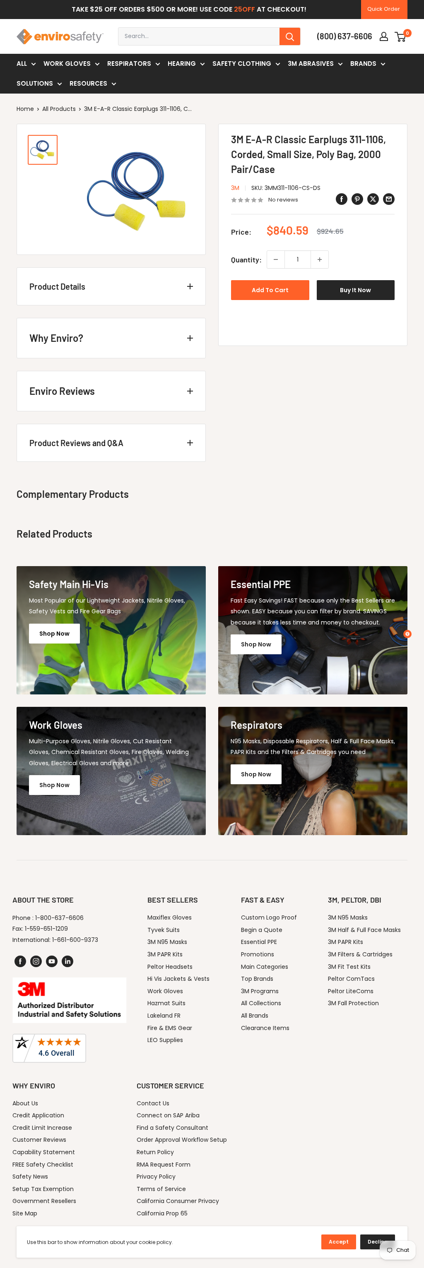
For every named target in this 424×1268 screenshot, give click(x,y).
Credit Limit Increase (42, 1128)
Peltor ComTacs (351, 979)
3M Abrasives (311, 63)
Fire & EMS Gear (169, 1028)
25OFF (244, 9)
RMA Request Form (163, 1164)
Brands (363, 63)
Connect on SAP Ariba (168, 1115)
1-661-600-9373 (75, 940)
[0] (400, 36)
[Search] (289, 36)
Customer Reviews (39, 1140)
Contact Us (153, 1103)
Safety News (30, 1176)
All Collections (261, 1003)
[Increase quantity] (319, 259)
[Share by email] (389, 199)
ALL (22, 63)
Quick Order (383, 9)
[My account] (384, 36)
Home (25, 109)
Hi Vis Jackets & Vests (178, 979)
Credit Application (38, 1115)
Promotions (257, 954)
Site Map (24, 1213)
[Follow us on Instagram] (36, 961)
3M (235, 188)
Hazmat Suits (166, 1003)
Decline (378, 1241)
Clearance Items (265, 1028)
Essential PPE (259, 942)
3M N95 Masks (167, 942)
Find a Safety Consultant (172, 1128)
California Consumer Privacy (178, 1201)
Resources (88, 83)
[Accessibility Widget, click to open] (407, 634)
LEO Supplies (165, 1040)
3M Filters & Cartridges (360, 954)
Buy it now (355, 290)
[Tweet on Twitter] (373, 199)
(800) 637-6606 (344, 36)
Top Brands (257, 979)
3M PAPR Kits (165, 954)
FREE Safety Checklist (42, 1164)
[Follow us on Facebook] (20, 961)
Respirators (129, 63)
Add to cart (270, 290)
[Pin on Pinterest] (357, 199)
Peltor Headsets (170, 967)
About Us (25, 1103)
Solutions (35, 83)
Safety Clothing (241, 63)
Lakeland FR (164, 1015)
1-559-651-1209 (46, 929)
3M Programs (260, 991)
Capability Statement (43, 1152)
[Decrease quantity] (275, 259)
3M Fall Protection (353, 1003)
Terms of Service (161, 1189)
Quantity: (246, 259)
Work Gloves (67, 63)
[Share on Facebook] (341, 199)
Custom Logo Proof (269, 917)
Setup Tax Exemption (43, 1189)
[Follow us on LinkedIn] (67, 961)
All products (59, 109)
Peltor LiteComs (350, 991)
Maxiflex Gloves (169, 917)
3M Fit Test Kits (349, 967)
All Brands (254, 1015)
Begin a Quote (261, 930)
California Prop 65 (162, 1213)
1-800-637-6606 (59, 918)
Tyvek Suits (163, 930)
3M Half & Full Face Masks (364, 930)
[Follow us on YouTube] (52, 961)
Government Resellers (44, 1201)
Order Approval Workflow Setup (182, 1140)
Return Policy (155, 1152)
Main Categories (264, 967)
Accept (339, 1241)
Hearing (182, 63)
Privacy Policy (156, 1176)
